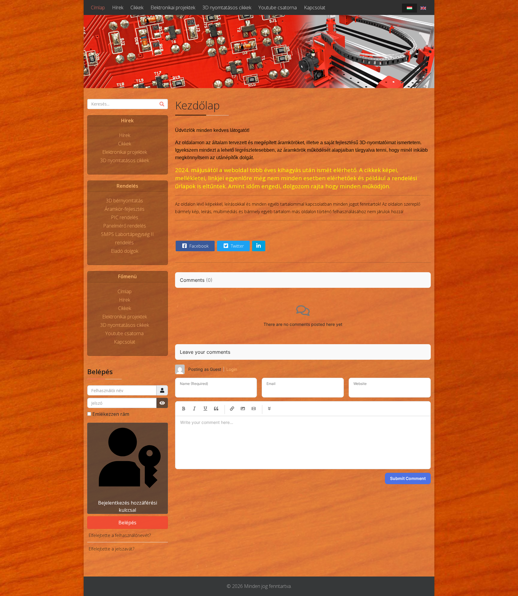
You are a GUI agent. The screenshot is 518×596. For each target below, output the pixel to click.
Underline (205, 408)
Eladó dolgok (124, 251)
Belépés (127, 522)
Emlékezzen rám (110, 414)
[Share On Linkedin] (258, 246)
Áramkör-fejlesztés (124, 209)
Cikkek (136, 7)
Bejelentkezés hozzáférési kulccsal (127, 506)
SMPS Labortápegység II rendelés (127, 238)
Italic (194, 408)
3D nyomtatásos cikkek (226, 7)
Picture (242, 408)
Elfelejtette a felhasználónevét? (120, 535)
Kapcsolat (314, 7)
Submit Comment (408, 478)
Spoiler (269, 408)
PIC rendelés (124, 217)
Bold (183, 408)
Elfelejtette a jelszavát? (111, 549)
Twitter (237, 246)
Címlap (98, 7)
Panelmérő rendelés (124, 225)
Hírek (117, 7)
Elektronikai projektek (172, 7)
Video (253, 408)
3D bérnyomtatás (124, 200)
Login (231, 369)
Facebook (198, 246)
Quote (216, 408)
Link (232, 408)
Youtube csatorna (277, 7)
